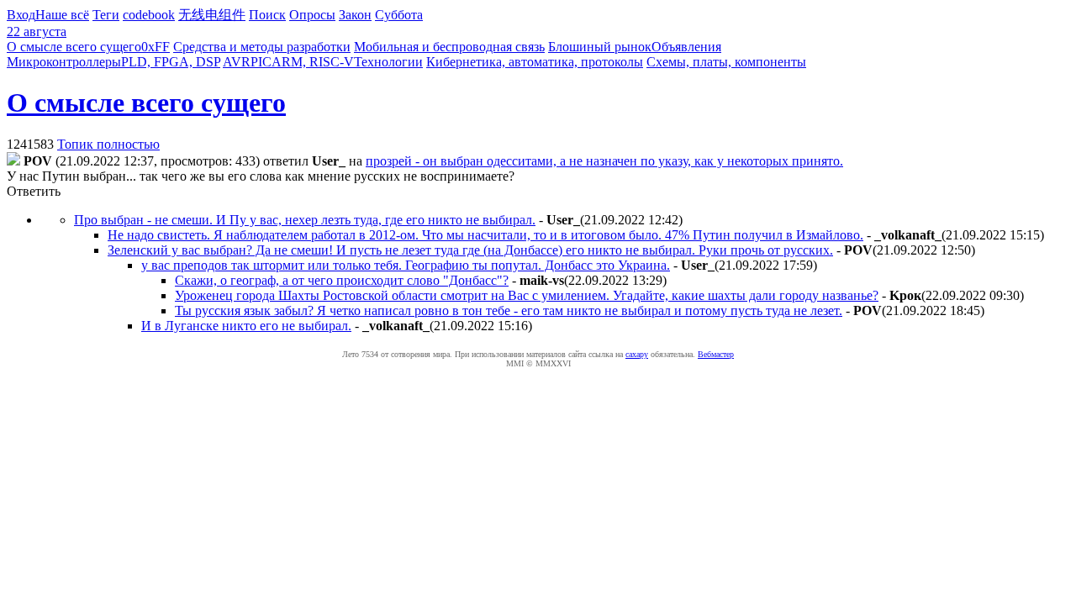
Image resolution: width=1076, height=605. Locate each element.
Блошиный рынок (599, 46)
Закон (355, 15)
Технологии (388, 62)
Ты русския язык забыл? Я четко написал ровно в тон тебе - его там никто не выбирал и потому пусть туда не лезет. (508, 310)
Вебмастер (716, 354)
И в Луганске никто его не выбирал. (246, 325)
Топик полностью (108, 144)
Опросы (312, 15)
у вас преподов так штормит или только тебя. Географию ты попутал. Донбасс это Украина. (405, 265)
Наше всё (62, 15)
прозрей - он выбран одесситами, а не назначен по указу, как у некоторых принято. (604, 161)
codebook (149, 15)
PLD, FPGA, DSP (170, 62)
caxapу (636, 354)
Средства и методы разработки (262, 46)
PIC (261, 62)
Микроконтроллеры (64, 62)
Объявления (686, 46)
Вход (21, 15)
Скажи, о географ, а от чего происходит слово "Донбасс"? (342, 280)
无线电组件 (211, 15)
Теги (105, 15)
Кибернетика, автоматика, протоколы (534, 62)
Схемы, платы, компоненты (726, 62)
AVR (237, 62)
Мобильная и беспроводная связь (449, 46)
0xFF (155, 46)
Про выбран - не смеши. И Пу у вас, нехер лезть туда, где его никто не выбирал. (304, 220)
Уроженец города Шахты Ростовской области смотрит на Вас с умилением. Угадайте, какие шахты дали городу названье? (526, 295)
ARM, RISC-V (313, 62)
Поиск (267, 15)
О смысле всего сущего (74, 46)
